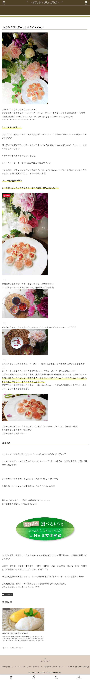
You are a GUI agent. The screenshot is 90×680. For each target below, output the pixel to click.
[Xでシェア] (15, 598)
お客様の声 (47, 667)
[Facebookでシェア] (15, 604)
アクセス (71, 667)
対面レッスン (11, 667)
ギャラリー (62, 667)
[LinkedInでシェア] (55, 610)
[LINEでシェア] (15, 610)
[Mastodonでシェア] (35, 598)
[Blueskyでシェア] (55, 598)
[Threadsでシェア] (35, 604)
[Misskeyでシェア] (75, 598)
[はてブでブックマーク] (75, 604)
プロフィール (37, 667)
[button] (83, 443)
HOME (3, 667)
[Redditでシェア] (55, 604)
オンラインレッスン (25, 667)
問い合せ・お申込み (82, 667)
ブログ (55, 667)
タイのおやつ (8, 594)
